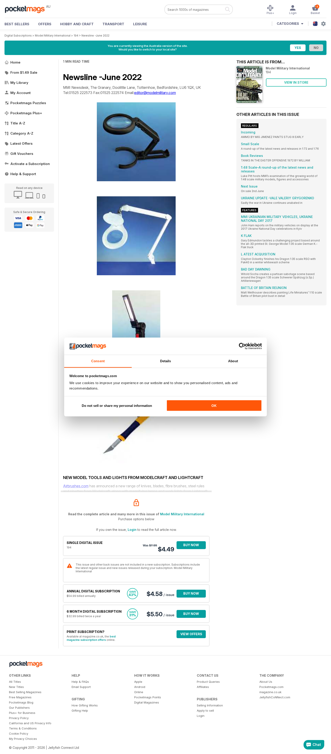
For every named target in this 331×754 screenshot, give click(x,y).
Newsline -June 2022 (95, 35)
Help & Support (23, 174)
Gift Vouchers (21, 153)
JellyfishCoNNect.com (274, 697)
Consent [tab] (98, 361)
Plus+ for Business (22, 713)
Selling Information (210, 705)
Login (132, 530)
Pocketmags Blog (21, 702)
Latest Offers (21, 143)
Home (15, 62)
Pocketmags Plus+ (26, 113)
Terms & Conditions (23, 728)
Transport (113, 24)
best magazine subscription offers (91, 638)
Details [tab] (165, 361)
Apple (138, 681)
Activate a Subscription (30, 164)
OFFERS (44, 24)
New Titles (16, 687)
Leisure (140, 24)
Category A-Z (21, 133)
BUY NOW (191, 545)
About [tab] (233, 361)
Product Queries (208, 681)
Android (139, 687)
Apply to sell (205, 710)
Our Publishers (19, 707)
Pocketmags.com (271, 687)
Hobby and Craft (77, 24)
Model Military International (52, 35)
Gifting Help (80, 710)
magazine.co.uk (270, 692)
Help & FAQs (80, 681)
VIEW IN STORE (296, 82)
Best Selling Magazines (25, 692)
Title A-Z (17, 123)
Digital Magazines (146, 702)
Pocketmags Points (147, 697)
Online (138, 692)
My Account (20, 93)
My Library (19, 82)
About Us (265, 681)
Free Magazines (20, 697)
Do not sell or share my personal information (117, 405)
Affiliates (203, 687)
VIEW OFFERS (191, 634)
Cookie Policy (18, 733)
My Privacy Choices (23, 738)
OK (214, 405)
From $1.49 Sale (23, 72)
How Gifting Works (85, 705)
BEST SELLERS (17, 24)
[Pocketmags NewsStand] (27, 9)
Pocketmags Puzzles (28, 103)
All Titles (15, 681)
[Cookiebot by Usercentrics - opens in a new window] (242, 346)
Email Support (81, 687)
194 (76, 35)
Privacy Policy (19, 718)
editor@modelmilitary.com (155, 92)
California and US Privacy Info (30, 723)
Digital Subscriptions (18, 35)
